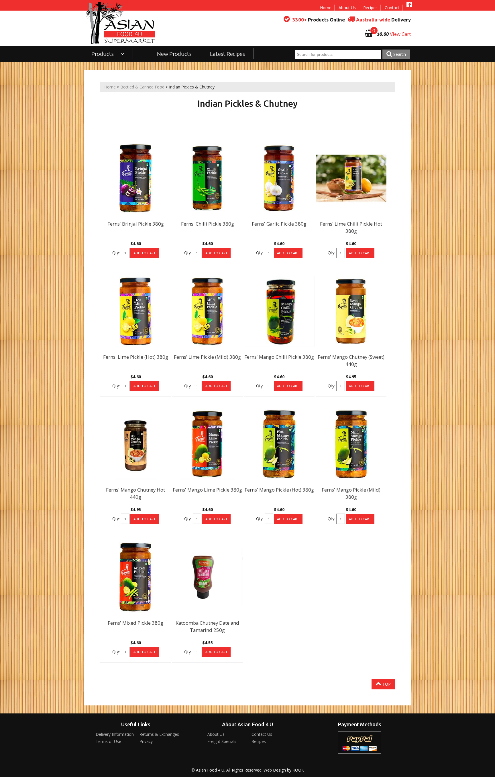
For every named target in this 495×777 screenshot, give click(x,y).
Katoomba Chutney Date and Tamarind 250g (207, 626)
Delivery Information (115, 734)
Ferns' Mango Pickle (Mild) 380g (351, 493)
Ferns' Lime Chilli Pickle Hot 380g (351, 227)
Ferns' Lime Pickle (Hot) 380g (135, 357)
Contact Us (262, 734)
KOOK (298, 770)
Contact (392, 7)
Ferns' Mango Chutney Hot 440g (135, 493)
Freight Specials (221, 741)
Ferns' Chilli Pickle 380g (207, 223)
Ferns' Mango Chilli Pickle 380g (279, 357)
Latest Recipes (227, 54)
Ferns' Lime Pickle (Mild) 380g (207, 357)
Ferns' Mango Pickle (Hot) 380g (279, 489)
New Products (174, 54)
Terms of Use (108, 741)
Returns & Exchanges (159, 734)
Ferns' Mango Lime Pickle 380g (207, 489)
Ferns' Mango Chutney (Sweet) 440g (351, 360)
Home (325, 7)
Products (103, 54)
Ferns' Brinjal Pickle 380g (135, 223)
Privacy (146, 741)
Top (386, 684)
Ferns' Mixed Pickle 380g (135, 623)
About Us (347, 7)
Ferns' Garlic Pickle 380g (279, 223)
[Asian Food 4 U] (121, 23)
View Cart (400, 34)
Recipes (370, 7)
